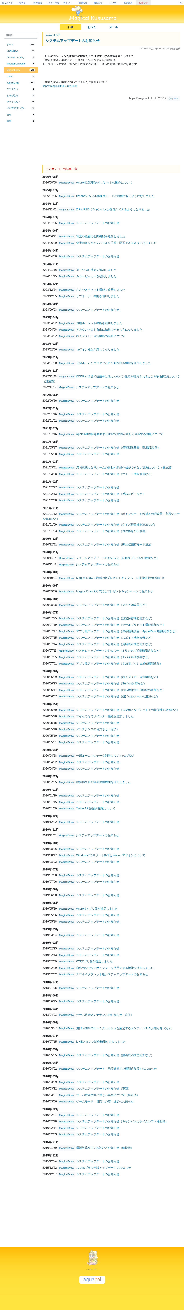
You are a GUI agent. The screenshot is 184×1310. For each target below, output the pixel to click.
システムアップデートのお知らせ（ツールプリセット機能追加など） (120, 624)
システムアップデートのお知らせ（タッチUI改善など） (112, 604)
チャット (67, 2)
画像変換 (128, 2)
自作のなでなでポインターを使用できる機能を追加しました (115, 967)
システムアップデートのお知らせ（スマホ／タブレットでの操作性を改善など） (128, 709)
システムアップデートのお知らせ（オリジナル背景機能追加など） (119, 650)
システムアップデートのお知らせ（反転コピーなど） (110, 493)
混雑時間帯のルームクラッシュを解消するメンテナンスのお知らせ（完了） (125, 1028)
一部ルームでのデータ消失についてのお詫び (105, 755)
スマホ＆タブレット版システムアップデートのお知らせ (112, 974)
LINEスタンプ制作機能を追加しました (101, 1041)
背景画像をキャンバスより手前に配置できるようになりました (116, 242)
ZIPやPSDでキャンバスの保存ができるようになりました (113, 209)
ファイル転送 (52, 2)
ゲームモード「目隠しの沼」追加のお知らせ (105, 1101)
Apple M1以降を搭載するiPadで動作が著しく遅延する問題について (119, 434)
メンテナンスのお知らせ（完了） (97, 729)
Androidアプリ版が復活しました (97, 908)
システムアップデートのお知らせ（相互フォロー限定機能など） (118, 677)
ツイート (174, 98)
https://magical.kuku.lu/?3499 (59, 85)
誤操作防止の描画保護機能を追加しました (103, 782)
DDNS (113, 2)
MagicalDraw (66, 182)
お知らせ (143, 2)
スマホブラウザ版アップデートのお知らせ (103, 1167)
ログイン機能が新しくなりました (97, 349)
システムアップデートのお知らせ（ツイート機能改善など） (115, 473)
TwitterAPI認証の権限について (95, 808)
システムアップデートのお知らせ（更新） (103, 1088)
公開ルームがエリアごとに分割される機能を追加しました (113, 362)
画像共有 (83, 2)
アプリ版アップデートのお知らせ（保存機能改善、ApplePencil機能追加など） (127, 631)
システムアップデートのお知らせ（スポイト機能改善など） (115, 637)
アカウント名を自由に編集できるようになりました (109, 329)
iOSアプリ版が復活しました (94, 961)
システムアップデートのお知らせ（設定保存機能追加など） (115, 618)
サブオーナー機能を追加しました (97, 296)
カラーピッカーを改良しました (96, 276)
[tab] (21, 44)
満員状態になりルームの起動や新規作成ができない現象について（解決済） (125, 467)
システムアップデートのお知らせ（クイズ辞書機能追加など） (116, 524)
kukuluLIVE (53, 35)
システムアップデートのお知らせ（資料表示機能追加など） (115, 644)
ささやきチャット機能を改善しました (100, 289)
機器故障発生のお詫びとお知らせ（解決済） (105, 1147)
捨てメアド (7, 2)
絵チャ (22, 2)
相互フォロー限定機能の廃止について (100, 336)
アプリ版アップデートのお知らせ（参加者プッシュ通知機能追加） (119, 663)
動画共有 (98, 2)
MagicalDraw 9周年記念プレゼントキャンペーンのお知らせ (114, 591)
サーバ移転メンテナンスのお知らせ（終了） (105, 1014)
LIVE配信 (37, 2)
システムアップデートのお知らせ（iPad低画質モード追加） (115, 544)
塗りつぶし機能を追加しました (96, 269)
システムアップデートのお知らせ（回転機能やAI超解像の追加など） (120, 689)
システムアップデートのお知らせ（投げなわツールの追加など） (118, 696)
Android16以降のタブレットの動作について (104, 182)
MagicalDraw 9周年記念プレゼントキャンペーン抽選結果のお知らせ (120, 577)
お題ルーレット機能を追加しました (99, 323)
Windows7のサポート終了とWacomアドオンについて (110, 855)
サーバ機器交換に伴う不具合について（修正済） (107, 1095)
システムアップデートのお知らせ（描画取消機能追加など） (115, 1055)
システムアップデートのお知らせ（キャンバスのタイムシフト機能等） (122, 1121)
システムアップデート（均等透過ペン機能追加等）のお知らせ (116, 1068)
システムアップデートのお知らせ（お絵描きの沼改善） (112, 531)
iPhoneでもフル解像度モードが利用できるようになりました (115, 196)
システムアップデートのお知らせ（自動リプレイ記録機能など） (117, 557)
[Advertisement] (21, 183)
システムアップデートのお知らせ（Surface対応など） (111, 683)
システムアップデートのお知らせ (73, 41)
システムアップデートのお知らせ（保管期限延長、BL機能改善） (118, 447)
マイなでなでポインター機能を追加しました (105, 716)
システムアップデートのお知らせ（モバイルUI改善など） (113, 657)
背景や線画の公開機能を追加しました (100, 236)
